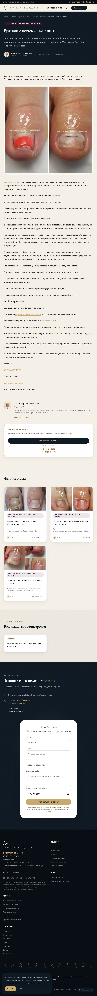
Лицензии (6, 946)
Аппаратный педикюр (10, 904)
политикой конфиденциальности (28, 983)
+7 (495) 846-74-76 (87, 2)
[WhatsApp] (17, 878)
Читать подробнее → (22, 417)
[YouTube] (4, 878)
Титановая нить (48, 320)
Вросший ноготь (56, 847)
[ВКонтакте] (8, 878)
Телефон (29, 749)
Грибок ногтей (55, 850)
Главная (6, 17)
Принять (10, 989)
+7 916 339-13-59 (74, 2)
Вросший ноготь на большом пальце (31, 17)
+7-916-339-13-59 (13, 370)
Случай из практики (57, 877)
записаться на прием (13, 383)
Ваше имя (29, 737)
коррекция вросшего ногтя (28, 314)
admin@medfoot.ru (9, 860)
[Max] (34, 878)
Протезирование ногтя (11, 908)
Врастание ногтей (12, 181)
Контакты (6, 942)
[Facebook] (29, 878)
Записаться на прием (48, 440)
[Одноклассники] (21, 878)
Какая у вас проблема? (34, 771)
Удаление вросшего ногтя (12, 901)
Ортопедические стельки (12, 919)
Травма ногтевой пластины (60, 881)
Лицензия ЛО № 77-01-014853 (63, 989)
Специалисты (7, 935)
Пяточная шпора (57, 865)
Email (32, 760)
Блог (13, 17)
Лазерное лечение (9, 912)
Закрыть (22, 989)
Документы (7, 954)
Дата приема (37, 789)
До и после (7, 938)
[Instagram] (25, 878)
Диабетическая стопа (58, 862)
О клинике (6, 931)
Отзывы (5, 950)
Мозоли (53, 854)
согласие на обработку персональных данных (58, 811)
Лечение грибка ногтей (11, 916)
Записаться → (79, 8)
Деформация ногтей (58, 858)
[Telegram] (12, 878)
